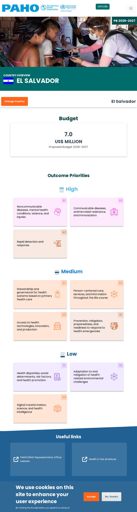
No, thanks (111, 496)
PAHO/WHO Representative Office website (40, 459)
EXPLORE (103, 6)
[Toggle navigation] (131, 8)
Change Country (15, 101)
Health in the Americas (102, 459)
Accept (91, 496)
